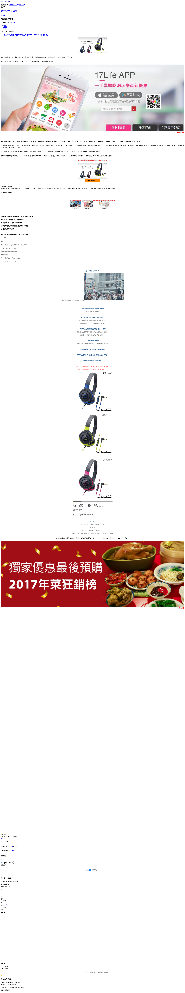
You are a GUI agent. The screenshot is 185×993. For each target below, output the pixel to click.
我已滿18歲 (3, 990)
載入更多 (3, 855)
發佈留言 (3, 864)
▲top (2, 853)
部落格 (5, 27)
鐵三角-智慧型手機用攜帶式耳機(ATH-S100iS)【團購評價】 (26, 35)
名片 (4, 28)
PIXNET (81, 972)
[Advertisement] (92, 936)
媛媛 (2, 838)
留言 (12, 846)
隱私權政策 (100, 972)
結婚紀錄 (12, 850)
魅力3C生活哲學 (9, 11)
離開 (8, 990)
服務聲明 (106, 972)
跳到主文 (3, 15)
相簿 (4, 25)
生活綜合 (12, 22)
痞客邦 (8, 846)
